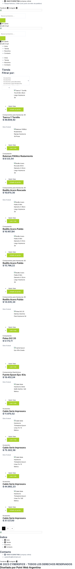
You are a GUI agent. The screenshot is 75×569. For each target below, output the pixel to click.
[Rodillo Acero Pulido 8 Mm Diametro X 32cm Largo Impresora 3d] (15, 279)
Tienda (6, 49)
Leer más (13, 148)
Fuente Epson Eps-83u (14, 374)
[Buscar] (2, 20)
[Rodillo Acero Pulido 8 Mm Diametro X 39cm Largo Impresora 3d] (15, 209)
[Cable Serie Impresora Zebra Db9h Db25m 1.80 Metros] (15, 391)
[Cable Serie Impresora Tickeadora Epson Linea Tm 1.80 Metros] (15, 498)
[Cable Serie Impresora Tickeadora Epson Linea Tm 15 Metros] (15, 427)
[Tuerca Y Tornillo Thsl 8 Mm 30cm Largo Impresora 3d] (15, 97)
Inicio (6, 46)
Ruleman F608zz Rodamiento (18, 156)
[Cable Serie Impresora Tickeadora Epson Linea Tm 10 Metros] (15, 464)
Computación (7, 154)
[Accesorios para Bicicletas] (15, 82)
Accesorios (6, 409)
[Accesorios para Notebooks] (15, 83)
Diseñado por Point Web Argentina (20, 567)
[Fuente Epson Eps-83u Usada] (15, 354)
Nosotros (7, 51)
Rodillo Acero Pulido (13, 229)
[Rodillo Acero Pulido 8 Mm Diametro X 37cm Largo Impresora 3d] (15, 243)
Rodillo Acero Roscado (14, 190)
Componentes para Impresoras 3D (14, 115)
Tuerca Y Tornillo (11, 117)
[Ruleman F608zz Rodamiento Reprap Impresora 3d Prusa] (15, 136)
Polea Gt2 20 (9, 338)
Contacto (7, 53)
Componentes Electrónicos (12, 372)
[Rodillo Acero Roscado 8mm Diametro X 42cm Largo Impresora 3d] (15, 170)
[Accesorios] (15, 78)
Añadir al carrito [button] (15, 109)
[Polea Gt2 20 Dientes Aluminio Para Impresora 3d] (15, 318)
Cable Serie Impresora (14, 411)
